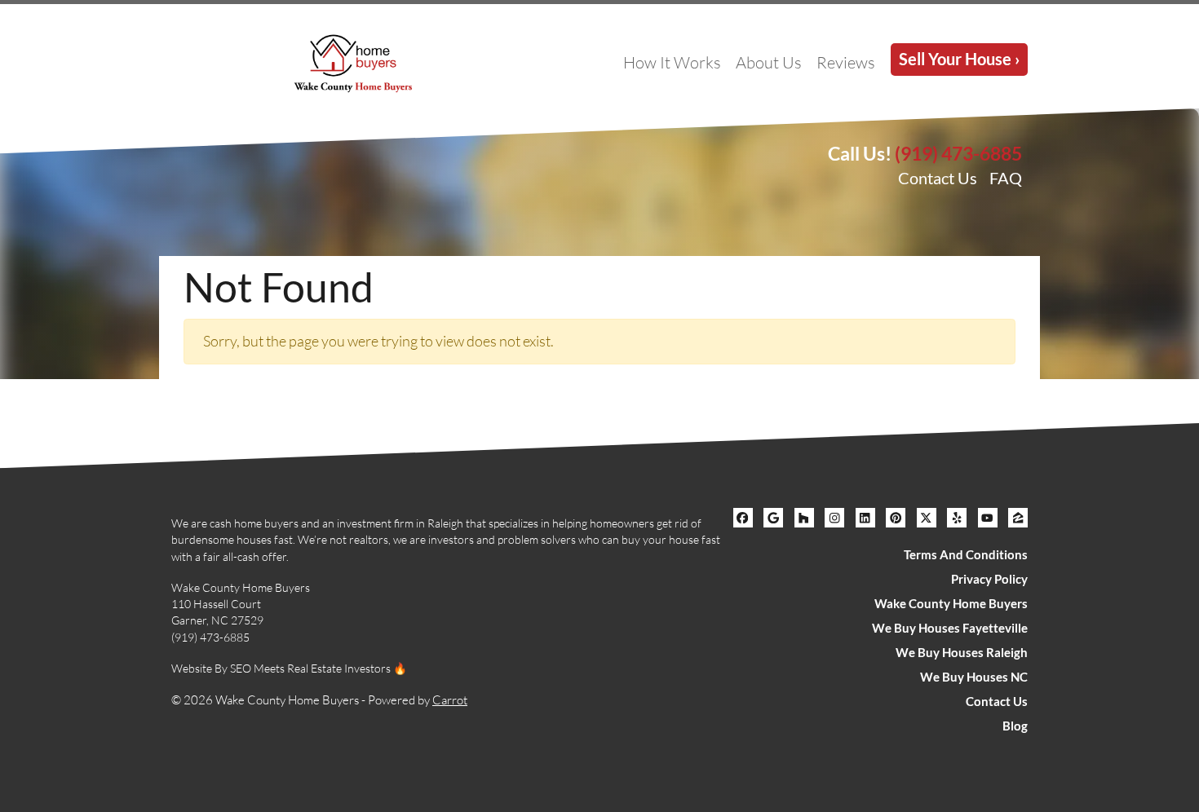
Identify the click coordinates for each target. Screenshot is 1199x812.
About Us (769, 62)
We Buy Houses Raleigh (962, 652)
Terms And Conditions (966, 554)
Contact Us (937, 178)
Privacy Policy (989, 578)
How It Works (672, 62)
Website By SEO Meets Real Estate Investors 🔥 (289, 668)
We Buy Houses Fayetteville (950, 627)
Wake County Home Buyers (951, 603)
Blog (1015, 725)
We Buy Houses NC (974, 676)
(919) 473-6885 (958, 153)
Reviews (845, 62)
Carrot (449, 700)
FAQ (1005, 178)
